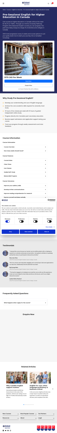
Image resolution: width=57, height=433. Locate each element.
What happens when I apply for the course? (17, 303)
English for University (17, 9)
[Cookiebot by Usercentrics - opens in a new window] (48, 200)
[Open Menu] (3, 3)
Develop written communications (14, 189)
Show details (49, 227)
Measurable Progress (10, 176)
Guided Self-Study (9, 172)
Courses (9, 9)
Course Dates (8, 160)
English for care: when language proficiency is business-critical (39, 387)
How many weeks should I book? (14, 151)
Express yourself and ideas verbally (15, 197)
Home (4, 9)
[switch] (21, 221)
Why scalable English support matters (14, 386)
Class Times (7, 164)
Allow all (46, 231)
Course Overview (9, 147)
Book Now (28, 81)
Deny (10, 231)
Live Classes (7, 168)
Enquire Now (28, 85)
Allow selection (29, 231)
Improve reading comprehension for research (18, 193)
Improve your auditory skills (12, 185)
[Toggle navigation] (18, 413)
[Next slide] (52, 389)
